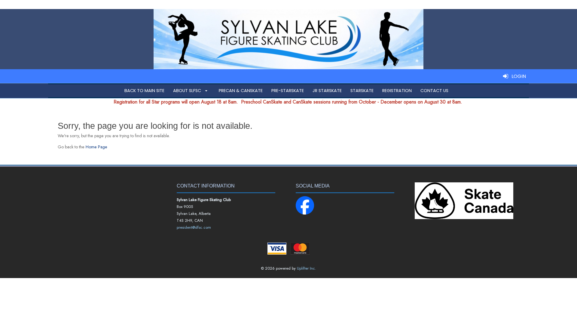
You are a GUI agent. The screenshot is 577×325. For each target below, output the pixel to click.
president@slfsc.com (194, 227)
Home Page (96, 147)
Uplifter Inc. (306, 268)
